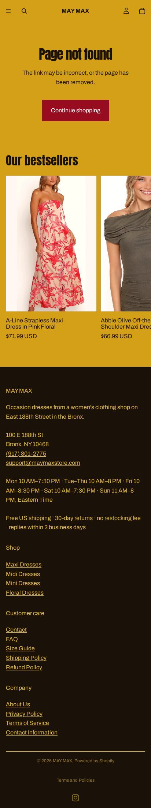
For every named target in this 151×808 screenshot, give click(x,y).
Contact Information (32, 732)
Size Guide (20, 648)
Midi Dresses (23, 574)
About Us (18, 704)
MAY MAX (62, 760)
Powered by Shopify (94, 760)
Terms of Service (27, 723)
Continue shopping (75, 110)
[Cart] (142, 11)
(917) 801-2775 (26, 453)
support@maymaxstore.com (43, 463)
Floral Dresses (25, 592)
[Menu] (8, 11)
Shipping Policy (26, 658)
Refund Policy (24, 667)
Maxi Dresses (23, 564)
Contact (16, 629)
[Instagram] (75, 798)
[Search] (24, 11)
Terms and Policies (76, 780)
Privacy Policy (24, 713)
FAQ (12, 639)
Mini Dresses (23, 583)
